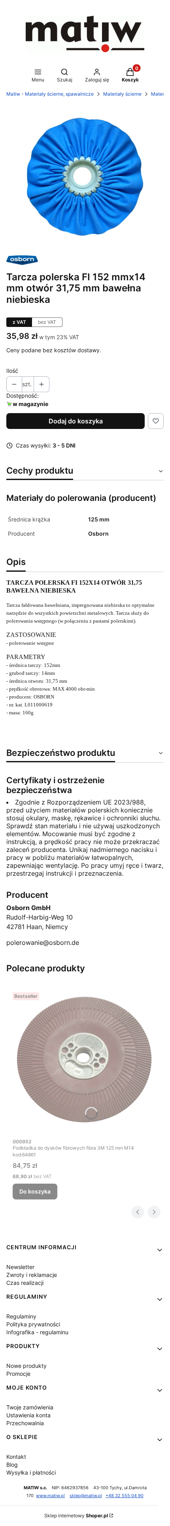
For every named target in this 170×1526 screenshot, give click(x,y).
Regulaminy (21, 1316)
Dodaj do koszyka (76, 421)
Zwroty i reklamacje (31, 1274)
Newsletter (20, 1266)
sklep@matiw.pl (86, 1495)
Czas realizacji (24, 1282)
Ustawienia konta (28, 1415)
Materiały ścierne (122, 94)
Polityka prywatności (33, 1324)
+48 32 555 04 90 (125, 1495)
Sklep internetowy (76, 1515)
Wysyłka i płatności (31, 1472)
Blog (12, 1464)
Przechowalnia (25, 1423)
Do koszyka (35, 1191)
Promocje (18, 1373)
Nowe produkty (26, 1365)
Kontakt (16, 1456)
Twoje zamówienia (29, 1407)
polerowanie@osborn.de (42, 942)
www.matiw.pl (50, 1495)
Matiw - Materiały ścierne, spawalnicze (50, 94)
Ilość (12, 370)
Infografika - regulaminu (37, 1332)
